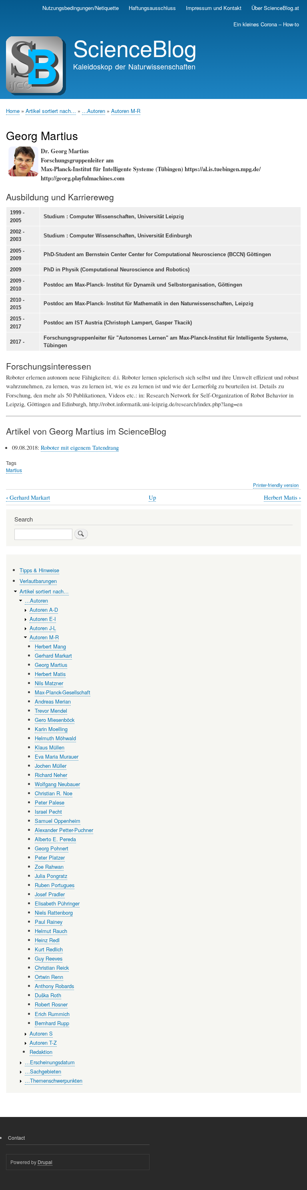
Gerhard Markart (28, 497)
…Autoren (93, 111)
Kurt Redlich (49, 949)
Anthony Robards (54, 986)
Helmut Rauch (51, 931)
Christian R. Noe (53, 793)
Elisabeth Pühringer (57, 903)
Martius (14, 470)
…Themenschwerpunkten (53, 1080)
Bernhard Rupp (52, 1023)
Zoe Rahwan (49, 866)
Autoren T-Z (43, 1042)
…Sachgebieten (43, 1071)
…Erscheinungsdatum (50, 1062)
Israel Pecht (48, 811)
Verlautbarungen (38, 581)
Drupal (45, 1161)
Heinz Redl (47, 940)
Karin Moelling (51, 729)
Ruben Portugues (54, 885)
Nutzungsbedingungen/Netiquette (80, 8)
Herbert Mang (50, 646)
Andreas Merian (53, 701)
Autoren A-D (44, 609)
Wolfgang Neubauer (57, 784)
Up (152, 497)
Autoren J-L (43, 628)
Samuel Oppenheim (57, 820)
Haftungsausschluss (152, 8)
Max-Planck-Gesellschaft (62, 692)
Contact (16, 1137)
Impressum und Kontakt (213, 8)
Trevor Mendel (51, 710)
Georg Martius (51, 664)
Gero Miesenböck (54, 719)
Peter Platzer (50, 857)
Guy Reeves (48, 958)
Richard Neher (51, 775)
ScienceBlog (135, 47)
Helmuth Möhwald (55, 738)
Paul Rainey (48, 921)
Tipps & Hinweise (39, 570)
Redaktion (41, 1052)
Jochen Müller (50, 765)
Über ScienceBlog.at (275, 8)
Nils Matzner (49, 683)
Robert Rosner (51, 1004)
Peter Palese (49, 802)
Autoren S (41, 1033)
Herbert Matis (282, 497)
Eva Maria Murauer (56, 756)
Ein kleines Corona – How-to (266, 24)
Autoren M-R (125, 111)
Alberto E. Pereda (55, 839)
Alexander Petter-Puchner (64, 830)
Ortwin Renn (49, 976)
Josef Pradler (50, 894)
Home (13, 111)
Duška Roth (48, 995)
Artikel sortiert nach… (51, 111)
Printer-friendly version (276, 485)
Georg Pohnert (51, 848)
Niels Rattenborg (54, 912)
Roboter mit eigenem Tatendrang (80, 447)
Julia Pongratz (51, 876)
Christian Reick (52, 967)
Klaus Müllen (49, 747)
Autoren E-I (43, 619)
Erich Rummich (52, 1014)
